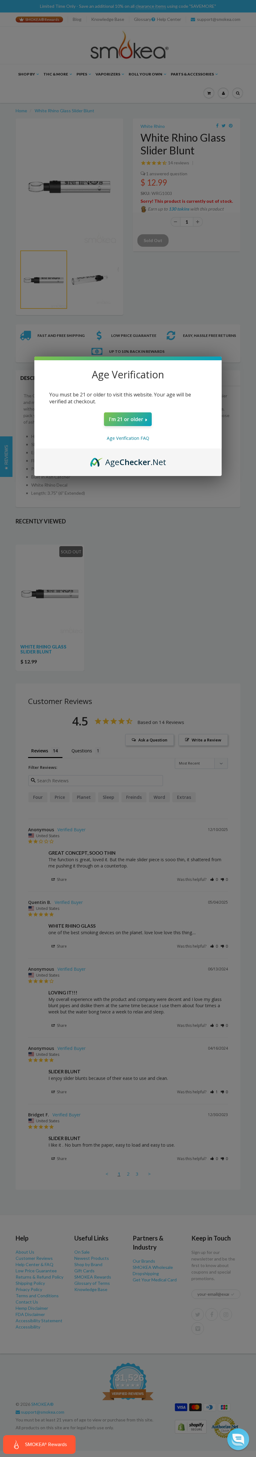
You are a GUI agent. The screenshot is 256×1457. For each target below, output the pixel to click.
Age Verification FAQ (128, 438)
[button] (238, 1439)
